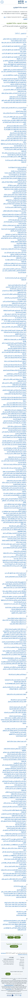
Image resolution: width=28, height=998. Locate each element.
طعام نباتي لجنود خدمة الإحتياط (18, 699)
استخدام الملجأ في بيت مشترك (18, 171)
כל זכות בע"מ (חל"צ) (9, 985)
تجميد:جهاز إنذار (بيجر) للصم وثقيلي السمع (15, 576)
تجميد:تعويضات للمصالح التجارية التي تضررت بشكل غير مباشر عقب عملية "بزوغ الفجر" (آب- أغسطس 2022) (13, 500)
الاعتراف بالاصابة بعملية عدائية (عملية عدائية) (15, 194)
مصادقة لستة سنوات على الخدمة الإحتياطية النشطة (13, 817)
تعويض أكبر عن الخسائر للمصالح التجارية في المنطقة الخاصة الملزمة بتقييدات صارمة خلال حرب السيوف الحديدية (13, 460)
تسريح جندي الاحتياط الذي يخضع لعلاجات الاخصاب (14, 390)
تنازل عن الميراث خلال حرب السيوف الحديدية (15, 563)
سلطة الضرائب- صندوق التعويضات (17, 688)
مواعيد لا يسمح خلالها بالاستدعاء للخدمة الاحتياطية (13, 869)
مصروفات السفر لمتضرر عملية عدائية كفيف (15, 819)
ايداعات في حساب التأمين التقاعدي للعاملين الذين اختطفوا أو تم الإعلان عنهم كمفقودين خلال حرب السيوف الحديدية (14, 270)
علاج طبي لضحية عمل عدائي (19, 710)
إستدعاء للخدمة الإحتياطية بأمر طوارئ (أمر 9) (15, 127)
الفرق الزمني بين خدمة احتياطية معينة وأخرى (15, 263)
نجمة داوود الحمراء (21, 889)
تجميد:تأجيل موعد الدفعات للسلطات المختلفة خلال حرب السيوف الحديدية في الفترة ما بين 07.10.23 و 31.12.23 (13, 306)
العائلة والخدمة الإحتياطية (20, 245)
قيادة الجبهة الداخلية (21, 735)
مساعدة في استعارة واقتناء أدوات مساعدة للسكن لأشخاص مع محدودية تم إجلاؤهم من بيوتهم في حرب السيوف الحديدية (14, 797)
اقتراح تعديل (14, 946)
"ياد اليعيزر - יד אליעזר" (20, 33)
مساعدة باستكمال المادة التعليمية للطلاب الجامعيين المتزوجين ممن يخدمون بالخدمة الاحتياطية (15, 788)
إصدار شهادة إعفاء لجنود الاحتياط (18, 133)
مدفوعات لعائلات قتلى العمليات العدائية (16, 754)
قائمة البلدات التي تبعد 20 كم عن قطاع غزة (15, 728)
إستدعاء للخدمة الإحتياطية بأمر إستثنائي (16, 125)
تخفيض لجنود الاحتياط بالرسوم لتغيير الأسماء (15, 364)
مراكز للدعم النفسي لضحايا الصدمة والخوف (15, 768)
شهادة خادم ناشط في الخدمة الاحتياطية (16, 694)
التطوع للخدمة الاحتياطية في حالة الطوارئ (16, 200)
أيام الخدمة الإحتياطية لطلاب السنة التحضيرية (15, 102)
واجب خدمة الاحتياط (21, 911)
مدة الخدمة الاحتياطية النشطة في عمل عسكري (14, 752)
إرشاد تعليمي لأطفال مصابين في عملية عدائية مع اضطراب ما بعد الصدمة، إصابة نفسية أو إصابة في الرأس (14, 122)
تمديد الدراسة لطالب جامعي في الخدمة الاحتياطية (14, 560)
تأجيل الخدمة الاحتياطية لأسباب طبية (17, 285)
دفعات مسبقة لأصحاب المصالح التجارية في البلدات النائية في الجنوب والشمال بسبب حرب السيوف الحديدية (14, 643)
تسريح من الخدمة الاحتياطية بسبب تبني (16, 402)
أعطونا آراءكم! (21, 965)
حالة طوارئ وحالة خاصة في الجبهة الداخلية (16, 582)
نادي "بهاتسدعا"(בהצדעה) (20, 886)
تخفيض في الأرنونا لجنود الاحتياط (18, 346)
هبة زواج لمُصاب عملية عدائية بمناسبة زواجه (15, 902)
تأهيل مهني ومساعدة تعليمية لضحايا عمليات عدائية (13, 330)
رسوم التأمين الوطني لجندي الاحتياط (17, 674)
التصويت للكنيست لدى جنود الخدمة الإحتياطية (14, 196)
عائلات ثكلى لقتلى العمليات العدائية (17, 707)
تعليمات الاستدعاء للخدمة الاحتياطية (17, 457)
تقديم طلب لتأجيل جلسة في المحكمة (16, 538)
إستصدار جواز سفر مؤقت (20, 131)
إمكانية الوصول (21, 962)
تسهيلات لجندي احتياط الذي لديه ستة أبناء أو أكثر (14, 428)
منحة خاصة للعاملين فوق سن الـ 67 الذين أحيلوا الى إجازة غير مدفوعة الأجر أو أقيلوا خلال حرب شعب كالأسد (13, 840)
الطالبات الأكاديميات (21, 243)
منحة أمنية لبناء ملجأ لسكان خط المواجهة (15, 833)
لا (10, 937)
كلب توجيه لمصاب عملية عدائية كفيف (16, 741)
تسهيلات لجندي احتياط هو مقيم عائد (17, 429)
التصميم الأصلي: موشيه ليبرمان (8, 961)
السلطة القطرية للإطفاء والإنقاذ (18, 241)
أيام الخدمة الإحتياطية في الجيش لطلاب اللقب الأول (13, 100)
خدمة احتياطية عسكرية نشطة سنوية (17, 618)
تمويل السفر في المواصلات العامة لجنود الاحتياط (14, 562)
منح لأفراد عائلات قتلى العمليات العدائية (16, 828)
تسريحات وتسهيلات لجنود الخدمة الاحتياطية (15, 410)
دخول (23, 968)
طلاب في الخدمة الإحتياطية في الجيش (17, 701)
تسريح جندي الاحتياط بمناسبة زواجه (17, 391)
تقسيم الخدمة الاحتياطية (20, 551)
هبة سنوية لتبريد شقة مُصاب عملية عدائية (15, 904)
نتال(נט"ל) (23, 888)
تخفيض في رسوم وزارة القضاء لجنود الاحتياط (15, 350)
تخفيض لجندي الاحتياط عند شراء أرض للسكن (15, 355)
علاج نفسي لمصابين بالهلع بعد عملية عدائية (15, 717)
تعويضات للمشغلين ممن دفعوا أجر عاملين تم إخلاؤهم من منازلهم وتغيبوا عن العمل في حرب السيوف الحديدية (14, 495)
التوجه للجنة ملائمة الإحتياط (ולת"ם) (17, 219)
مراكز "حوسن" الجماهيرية (20, 763)
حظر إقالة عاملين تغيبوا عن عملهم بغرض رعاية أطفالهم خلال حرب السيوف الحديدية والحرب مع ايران (14, 592)
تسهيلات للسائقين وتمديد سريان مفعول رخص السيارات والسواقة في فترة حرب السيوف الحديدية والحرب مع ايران (14, 437)
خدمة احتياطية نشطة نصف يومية (18, 623)
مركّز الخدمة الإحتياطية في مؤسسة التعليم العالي (14, 781)
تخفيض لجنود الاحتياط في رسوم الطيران (16, 373)
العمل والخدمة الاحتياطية (20, 247)
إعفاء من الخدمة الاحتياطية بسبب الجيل (16, 138)
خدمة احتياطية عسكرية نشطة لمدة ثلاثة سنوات (14, 620)
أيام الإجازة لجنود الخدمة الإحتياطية (17, 98)
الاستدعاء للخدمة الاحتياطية (19, 192)
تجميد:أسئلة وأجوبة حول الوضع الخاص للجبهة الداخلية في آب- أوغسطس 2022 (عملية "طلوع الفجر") (15, 66)
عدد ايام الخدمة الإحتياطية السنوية (17, 708)
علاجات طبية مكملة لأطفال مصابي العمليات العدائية (13, 719)
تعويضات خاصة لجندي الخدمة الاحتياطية (16, 480)
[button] (26, 2)
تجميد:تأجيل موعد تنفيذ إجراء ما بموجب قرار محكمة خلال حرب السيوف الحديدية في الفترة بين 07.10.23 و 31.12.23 (14, 315)
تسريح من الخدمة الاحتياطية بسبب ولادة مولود (14, 404)
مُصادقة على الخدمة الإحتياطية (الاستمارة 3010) (14, 873)
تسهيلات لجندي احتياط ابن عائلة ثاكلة (17, 426)
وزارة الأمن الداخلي (22, 913)
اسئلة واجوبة (22, 960)
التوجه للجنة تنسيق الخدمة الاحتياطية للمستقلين (14, 214)
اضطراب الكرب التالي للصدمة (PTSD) (17, 185)
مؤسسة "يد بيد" (22, 746)
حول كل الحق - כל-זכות (20, 959)
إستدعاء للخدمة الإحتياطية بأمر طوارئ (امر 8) (15, 129)
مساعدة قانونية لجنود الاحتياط (18, 801)
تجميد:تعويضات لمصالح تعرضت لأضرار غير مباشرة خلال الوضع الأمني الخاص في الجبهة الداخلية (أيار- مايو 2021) (13, 522)
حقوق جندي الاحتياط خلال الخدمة (18, 611)
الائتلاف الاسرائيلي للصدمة (20, 190)
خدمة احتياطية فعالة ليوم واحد (18, 621)
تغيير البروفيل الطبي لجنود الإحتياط (17, 525)
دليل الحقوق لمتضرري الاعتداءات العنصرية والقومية (13, 661)
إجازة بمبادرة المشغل (21, 111)
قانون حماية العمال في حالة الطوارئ (17, 734)
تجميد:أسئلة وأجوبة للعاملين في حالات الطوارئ (15, 69)
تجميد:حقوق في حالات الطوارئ (19, 612)
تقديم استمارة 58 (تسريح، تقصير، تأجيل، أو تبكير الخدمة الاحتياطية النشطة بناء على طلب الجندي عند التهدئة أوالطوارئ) (13, 529)
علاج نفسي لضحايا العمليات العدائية (17, 716)
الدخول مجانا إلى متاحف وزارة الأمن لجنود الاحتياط (14, 236)
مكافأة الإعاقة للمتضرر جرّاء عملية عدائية (16, 826)
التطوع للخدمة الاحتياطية (20, 198)
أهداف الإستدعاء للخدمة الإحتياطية (17, 96)
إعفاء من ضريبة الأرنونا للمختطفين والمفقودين (14, 147)
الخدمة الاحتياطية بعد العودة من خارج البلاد (15, 234)
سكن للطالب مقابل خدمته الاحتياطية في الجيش (14, 687)
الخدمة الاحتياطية (22, 232)
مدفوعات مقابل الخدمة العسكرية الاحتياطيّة (15, 755)
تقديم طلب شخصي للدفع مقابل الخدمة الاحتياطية (14, 536)
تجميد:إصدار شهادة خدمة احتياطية (17, 134)
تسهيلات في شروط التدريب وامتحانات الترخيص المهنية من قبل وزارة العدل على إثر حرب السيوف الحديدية (14, 422)
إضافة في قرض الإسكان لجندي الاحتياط (16, 136)
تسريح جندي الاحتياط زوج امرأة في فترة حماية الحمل (13, 397)
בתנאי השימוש (8, 989)
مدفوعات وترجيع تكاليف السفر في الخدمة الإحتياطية (13, 757)
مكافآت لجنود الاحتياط (20, 824)
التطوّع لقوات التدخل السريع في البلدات (17, 201)
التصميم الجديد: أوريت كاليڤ (9, 962)
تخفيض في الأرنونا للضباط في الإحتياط (17, 348)
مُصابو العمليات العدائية (20, 871)
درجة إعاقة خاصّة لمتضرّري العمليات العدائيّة (15, 629)
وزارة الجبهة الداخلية (21, 915)
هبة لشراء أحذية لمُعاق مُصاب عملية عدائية (15, 906)
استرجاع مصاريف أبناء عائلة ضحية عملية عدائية (14, 176)
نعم (17, 937)
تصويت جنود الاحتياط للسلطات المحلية (16, 451)
